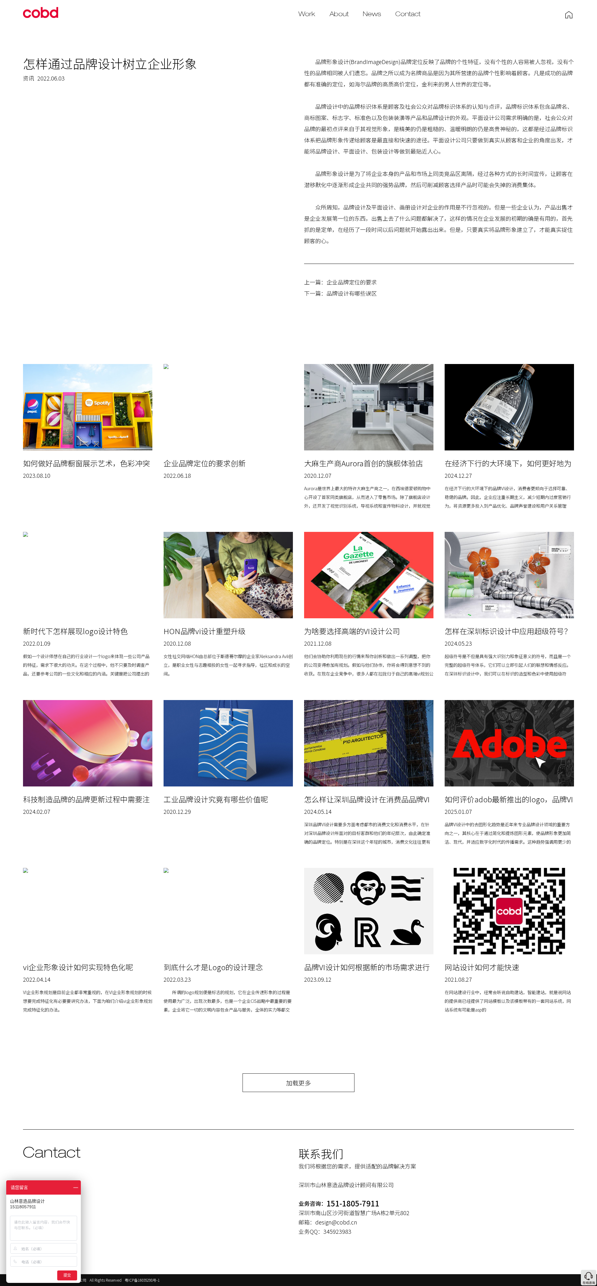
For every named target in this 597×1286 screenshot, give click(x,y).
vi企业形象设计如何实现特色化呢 (78, 966)
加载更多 (298, 1082)
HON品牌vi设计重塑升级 (205, 630)
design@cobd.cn (336, 1222)
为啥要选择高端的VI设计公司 (352, 630)
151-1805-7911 (352, 1203)
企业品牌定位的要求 (351, 282)
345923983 (337, 1231)
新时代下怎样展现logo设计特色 (75, 630)
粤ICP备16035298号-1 (142, 1280)
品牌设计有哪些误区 (351, 293)
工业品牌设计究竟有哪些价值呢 (216, 799)
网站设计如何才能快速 (482, 966)
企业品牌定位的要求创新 (205, 463)
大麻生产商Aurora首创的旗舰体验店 (363, 463)
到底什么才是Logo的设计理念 (213, 966)
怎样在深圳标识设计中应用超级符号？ (508, 630)
